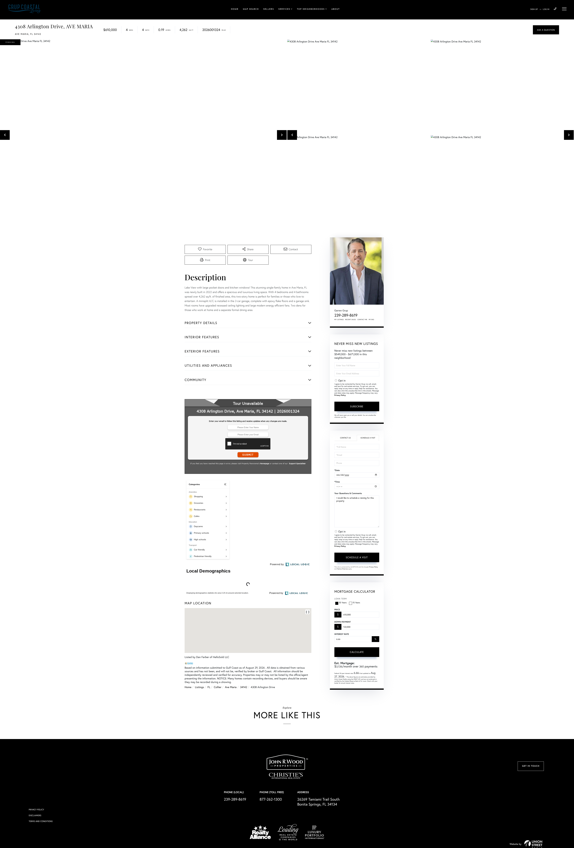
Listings (199, 760)
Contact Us (345, 438)
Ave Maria (230, 760)
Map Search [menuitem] (251, 9)
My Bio (371, 319)
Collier (217, 760)
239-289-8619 (555, 8)
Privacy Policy (340, 395)
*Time (337, 481)
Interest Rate (341, 634)
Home (188, 760)
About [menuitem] (335, 9)
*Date (337, 470)
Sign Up (534, 9)
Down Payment (342, 621)
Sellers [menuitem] (268, 9)
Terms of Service (342, 569)
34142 (243, 760)
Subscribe (356, 406)
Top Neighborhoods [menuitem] (311, 9)
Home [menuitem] (234, 9)
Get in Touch (530, 835)
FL (208, 760)
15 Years (356, 602)
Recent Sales (350, 319)
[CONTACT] (546, 29)
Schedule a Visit (367, 438)
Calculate (357, 652)
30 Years (343, 602)
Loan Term (340, 598)
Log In (546, 9)
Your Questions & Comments (348, 493)
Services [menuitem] (284, 9)
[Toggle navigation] (564, 8)
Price (337, 609)
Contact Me (362, 319)
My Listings (339, 319)
